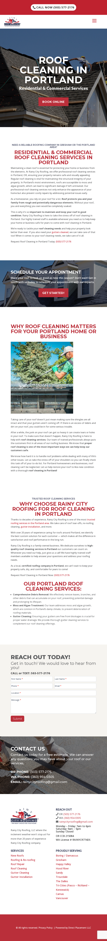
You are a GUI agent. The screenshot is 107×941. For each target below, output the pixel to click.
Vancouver (62, 898)
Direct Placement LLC (79, 927)
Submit (17, 719)
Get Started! (53, 293)
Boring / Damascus (67, 855)
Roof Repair (18, 864)
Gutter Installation (21, 877)
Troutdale (62, 877)
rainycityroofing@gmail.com (45, 782)
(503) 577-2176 (63, 241)
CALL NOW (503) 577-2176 (55, 7)
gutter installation (30, 526)
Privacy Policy (45, 927)
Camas (60, 894)
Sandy (59, 872)
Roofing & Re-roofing (23, 860)
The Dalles (62, 881)
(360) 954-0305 (42, 777)
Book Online (53, 101)
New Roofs (17, 855)
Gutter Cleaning (20, 872)
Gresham (61, 860)
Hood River (62, 868)
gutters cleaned (60, 232)
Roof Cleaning (19, 868)
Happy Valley (63, 864)
